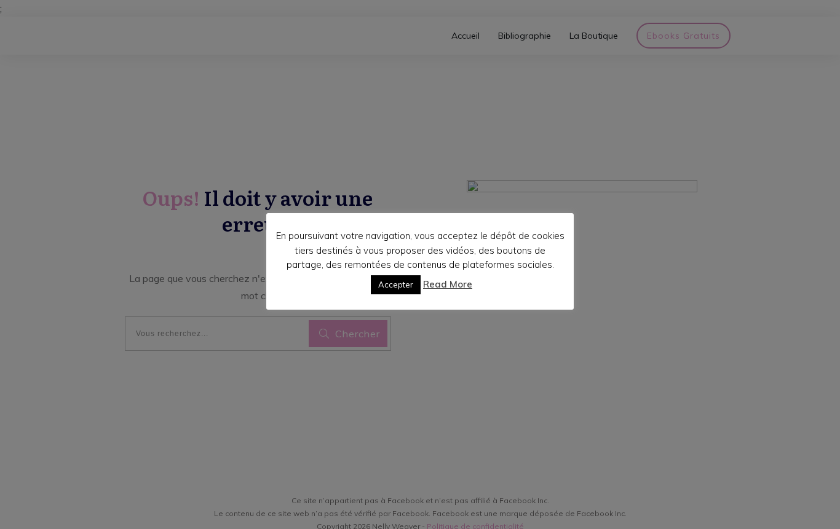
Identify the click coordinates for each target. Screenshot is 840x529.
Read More (447, 284)
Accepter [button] (395, 284)
